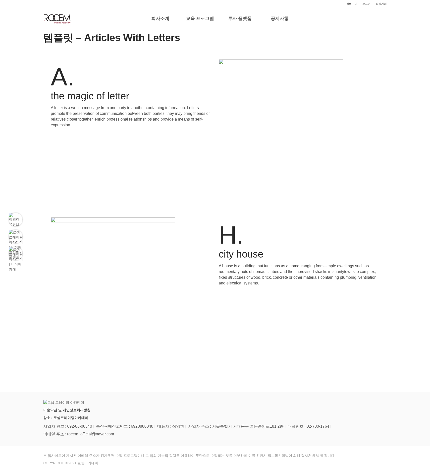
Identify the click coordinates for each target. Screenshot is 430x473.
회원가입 (381, 3)
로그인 (366, 3)
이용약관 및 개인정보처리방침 (67, 410)
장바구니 (351, 3)
